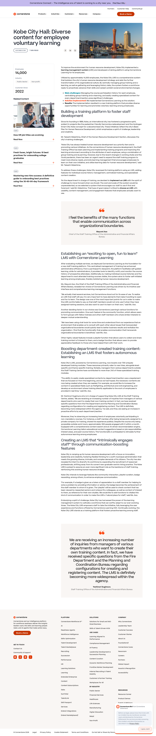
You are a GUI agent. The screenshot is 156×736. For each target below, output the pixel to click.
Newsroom (122, 651)
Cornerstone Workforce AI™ (71, 621)
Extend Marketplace (69, 715)
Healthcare (94, 699)
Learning (64, 673)
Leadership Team (125, 626)
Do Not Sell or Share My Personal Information (109, 732)
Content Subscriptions (69, 685)
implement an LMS (118, 180)
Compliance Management (100, 643)
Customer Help (123, 9)
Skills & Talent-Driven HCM (100, 628)
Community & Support (22, 652)
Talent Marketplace (68, 647)
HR (62, 664)
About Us (121, 639)
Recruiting (65, 651)
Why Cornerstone (125, 621)
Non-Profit (94, 720)
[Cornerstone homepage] (33, 617)
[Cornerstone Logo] (21, 14)
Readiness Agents (68, 630)
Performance (66, 660)
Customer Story (20, 50)
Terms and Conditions (80, 732)
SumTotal (64, 694)
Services (64, 707)
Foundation (122, 643)
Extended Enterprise (69, 677)
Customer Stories (125, 634)
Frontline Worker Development (101, 667)
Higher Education (96, 712)
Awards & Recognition (126, 668)
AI (62, 626)
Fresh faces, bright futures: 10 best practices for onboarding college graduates (32, 147)
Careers (121, 656)
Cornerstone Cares (125, 647)
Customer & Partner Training (101, 678)
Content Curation (96, 659)
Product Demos (124, 698)
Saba (63, 690)
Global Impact (123, 664)
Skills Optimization (68, 639)
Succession (65, 656)
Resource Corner (124, 694)
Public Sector (22, 82)
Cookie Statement (61, 732)
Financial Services (97, 695)
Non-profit (36, 82)
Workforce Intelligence (70, 634)
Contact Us (17, 649)
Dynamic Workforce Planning (101, 663)
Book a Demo (126, 14)
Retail (92, 716)
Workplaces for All (97, 682)
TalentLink (65, 698)
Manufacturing (95, 708)
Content (64, 681)
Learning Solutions (68, 668)
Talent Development (69, 643)
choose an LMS (126, 188)
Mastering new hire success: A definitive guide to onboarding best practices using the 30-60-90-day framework (33, 172)
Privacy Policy (45, 732)
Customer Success (125, 630)
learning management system (74, 70)
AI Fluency (94, 648)
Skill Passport (66, 702)
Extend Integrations (68, 711)
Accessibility (123, 673)
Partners (111, 9)
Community (136, 9)
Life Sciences (95, 703)
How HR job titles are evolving (26, 101)
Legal (34, 732)
